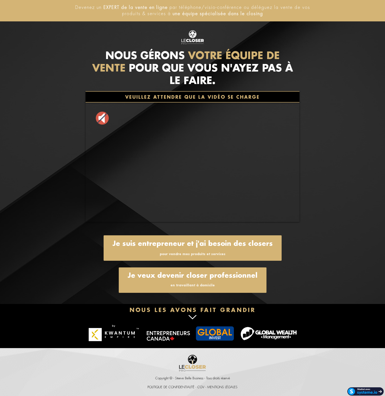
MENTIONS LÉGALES (222, 387)
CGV (200, 387)
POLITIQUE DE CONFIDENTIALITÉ (171, 387)
